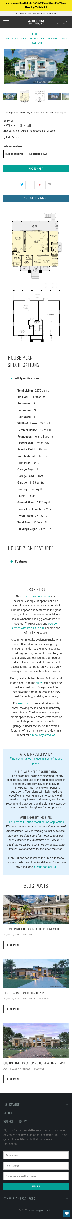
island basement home (36, 596)
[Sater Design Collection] (36, 22)
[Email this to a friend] (49, 185)
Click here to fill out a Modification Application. (36, 819)
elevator (23, 703)
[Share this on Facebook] (31, 185)
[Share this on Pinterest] (40, 185)
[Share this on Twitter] (22, 185)
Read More (13, 945)
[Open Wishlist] (66, 1213)
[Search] (56, 22)
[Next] (66, 66)
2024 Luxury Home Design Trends (23, 992)
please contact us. (45, 867)
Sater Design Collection (40, 1210)
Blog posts (36, 885)
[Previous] (6, 66)
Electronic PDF (14, 154)
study (39, 683)
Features (21, 561)
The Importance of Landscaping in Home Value (31, 929)
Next (35, 34)
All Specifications (27, 378)
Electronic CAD (38, 154)
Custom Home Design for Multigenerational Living (34, 1063)
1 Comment (39, 1068)
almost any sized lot (42, 735)
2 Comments (42, 998)
